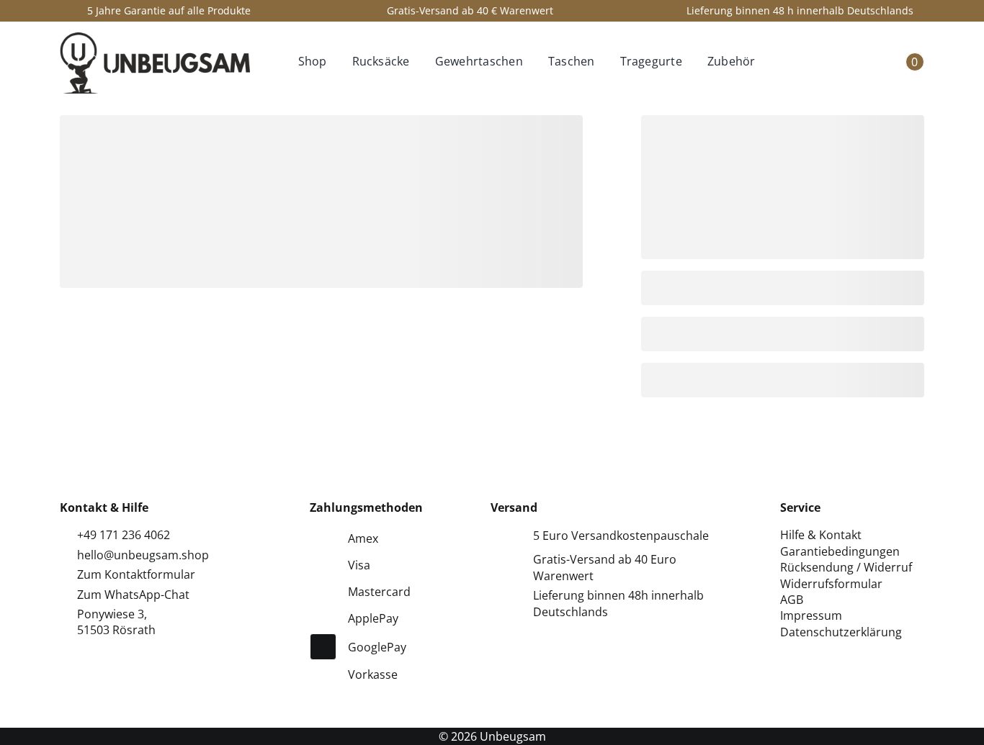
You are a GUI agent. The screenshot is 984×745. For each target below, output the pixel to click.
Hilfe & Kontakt (821, 535)
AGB (791, 600)
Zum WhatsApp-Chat (133, 594)
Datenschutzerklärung (841, 632)
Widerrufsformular (831, 584)
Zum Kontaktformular (136, 574)
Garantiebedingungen (840, 551)
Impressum (811, 615)
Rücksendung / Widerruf (846, 567)
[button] (785, 62)
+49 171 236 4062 (123, 535)
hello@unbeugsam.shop (143, 555)
